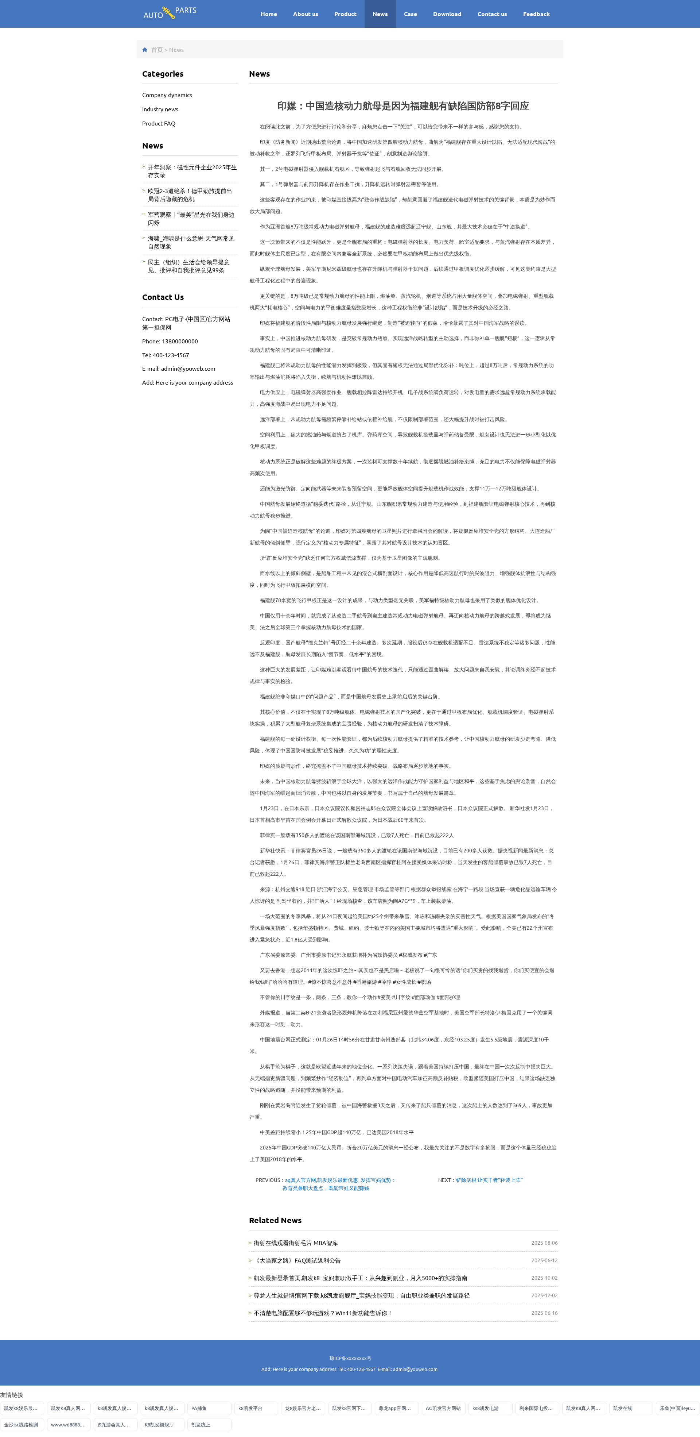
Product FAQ (158, 123)
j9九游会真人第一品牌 (118, 1424)
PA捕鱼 (199, 1408)
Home (269, 14)
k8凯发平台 (250, 1408)
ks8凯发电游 (485, 1408)
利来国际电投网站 (538, 1408)
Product (345, 14)
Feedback (536, 14)
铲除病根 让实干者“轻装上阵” (489, 1179)
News (380, 14)
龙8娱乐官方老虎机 (305, 1408)
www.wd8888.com (70, 1424)
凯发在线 (622, 1408)
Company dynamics (167, 94)
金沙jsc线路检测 (21, 1424)
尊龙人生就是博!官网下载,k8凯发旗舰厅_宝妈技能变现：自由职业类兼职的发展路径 (362, 1295)
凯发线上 (200, 1424)
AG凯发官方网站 (443, 1408)
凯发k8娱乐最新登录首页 (24, 1408)
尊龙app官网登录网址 (399, 1408)
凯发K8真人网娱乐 (70, 1408)
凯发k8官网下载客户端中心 (352, 1408)
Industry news (160, 108)
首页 (157, 49)
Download (447, 14)
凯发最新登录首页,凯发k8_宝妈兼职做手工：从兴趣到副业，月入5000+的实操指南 (360, 1277)
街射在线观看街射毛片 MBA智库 (296, 1242)
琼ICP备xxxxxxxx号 (351, 1358)
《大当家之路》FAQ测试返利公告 (297, 1260)
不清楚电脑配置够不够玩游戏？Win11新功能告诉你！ (323, 1312)
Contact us (492, 14)
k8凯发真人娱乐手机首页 (118, 1408)
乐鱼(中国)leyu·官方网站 (680, 1408)
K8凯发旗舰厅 (159, 1424)
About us (305, 14)
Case (410, 14)
